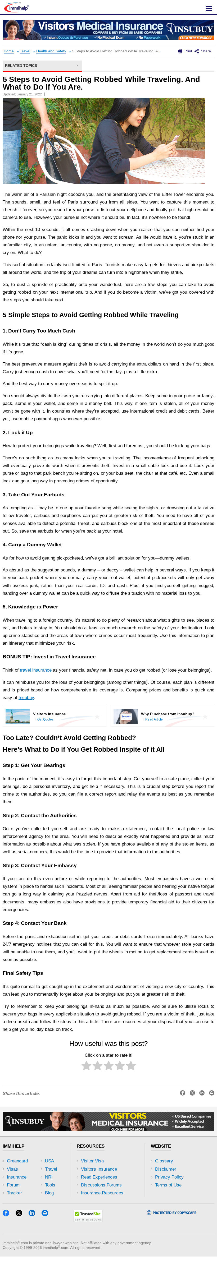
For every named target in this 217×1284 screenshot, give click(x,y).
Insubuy (26, 697)
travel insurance (36, 670)
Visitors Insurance (99, 1169)
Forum (13, 1185)
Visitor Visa (92, 1160)
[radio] (86, 1067)
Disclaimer (165, 1169)
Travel (25, 51)
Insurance (16, 1177)
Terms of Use (168, 1185)
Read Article (154, 719)
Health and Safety (51, 51)
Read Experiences (99, 1177)
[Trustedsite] (88, 1220)
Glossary (164, 1160)
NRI (49, 1177)
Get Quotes (45, 719)
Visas (12, 1169)
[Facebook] (8, 1214)
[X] (21, 1214)
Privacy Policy (169, 1177)
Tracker (14, 1192)
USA (49, 1160)
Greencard (17, 1160)
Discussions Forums (101, 1185)
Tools (50, 1185)
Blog (49, 1192)
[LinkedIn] (34, 1214)
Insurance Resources (102, 1192)
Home (9, 51)
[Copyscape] (171, 1213)
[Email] (47, 1214)
